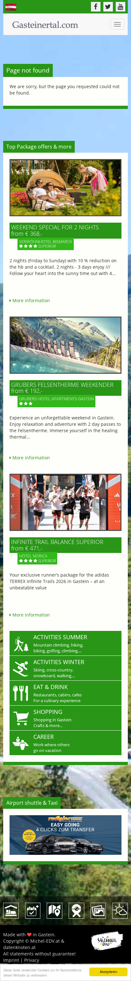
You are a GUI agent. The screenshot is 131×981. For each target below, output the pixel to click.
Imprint (11, 960)
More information (30, 300)
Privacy (31, 960)
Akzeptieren (108, 971)
